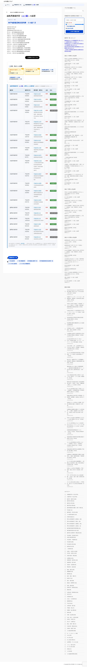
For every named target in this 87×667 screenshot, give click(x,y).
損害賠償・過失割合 (71, 560)
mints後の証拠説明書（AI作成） (71, 179)
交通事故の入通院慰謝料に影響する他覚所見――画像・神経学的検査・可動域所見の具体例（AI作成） (75, 456)
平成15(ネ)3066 (37, 190)
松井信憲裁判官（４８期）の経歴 (72, 183)
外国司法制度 (70, 516)
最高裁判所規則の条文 (72, 530)
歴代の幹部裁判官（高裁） (72, 521)
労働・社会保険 (70, 614)
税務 (68, 612)
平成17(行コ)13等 (38, 110)
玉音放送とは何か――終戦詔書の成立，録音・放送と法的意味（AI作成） (75, 329)
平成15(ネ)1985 (37, 183)
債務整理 (69, 601)
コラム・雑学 (70, 644)
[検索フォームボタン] (83, 10)
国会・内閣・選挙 (71, 623)
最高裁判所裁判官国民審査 (72, 528)
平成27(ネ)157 (37, 93)
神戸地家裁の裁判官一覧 (32, 260)
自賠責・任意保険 (71, 564)
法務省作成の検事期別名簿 (70, 131)
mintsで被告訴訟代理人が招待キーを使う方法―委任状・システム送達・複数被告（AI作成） (75, 376)
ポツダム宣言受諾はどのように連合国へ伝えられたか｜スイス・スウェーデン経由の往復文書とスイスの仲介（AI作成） (75, 425)
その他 (68, 651)
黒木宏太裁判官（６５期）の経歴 (72, 265)
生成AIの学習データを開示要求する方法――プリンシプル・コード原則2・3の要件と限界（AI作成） (75, 312)
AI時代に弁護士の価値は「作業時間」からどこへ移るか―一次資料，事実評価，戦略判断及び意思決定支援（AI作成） (75, 305)
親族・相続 (69, 569)
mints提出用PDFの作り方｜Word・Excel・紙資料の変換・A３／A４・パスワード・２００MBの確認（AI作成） (75, 340)
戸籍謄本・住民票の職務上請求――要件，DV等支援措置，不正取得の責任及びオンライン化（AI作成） (74, 166)
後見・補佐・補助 (71, 576)
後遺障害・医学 (70, 562)
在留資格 (69, 596)
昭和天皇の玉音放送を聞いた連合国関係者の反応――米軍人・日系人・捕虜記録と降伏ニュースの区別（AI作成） (75, 383)
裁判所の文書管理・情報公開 (73, 532)
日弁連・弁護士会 (71, 553)
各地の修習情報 (70, 537)
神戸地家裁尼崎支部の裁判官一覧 (46, 260)
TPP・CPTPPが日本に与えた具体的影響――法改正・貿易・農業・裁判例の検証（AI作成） (75, 477)
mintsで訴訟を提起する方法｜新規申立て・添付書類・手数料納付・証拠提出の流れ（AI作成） (74, 122)
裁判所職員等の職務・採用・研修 (74, 507)
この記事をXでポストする (32, 57)
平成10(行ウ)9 (37, 218)
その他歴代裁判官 (71, 514)
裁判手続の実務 (70, 505)
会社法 (68, 594)
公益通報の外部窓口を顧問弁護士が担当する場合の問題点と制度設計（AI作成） (75, 334)
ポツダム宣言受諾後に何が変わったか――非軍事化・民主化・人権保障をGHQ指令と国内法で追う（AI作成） (75, 444)
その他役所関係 (70, 630)
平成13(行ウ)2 (37, 213)
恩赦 (68, 589)
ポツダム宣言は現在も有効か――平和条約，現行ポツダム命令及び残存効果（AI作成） (75, 483)
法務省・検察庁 (70, 628)
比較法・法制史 (70, 619)
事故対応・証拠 (70, 566)
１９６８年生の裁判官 (12, 263)
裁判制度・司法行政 (71, 512)
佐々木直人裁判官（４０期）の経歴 (72, 89)
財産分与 (69, 578)
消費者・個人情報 (71, 610)
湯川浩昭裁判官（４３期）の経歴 (72, 224)
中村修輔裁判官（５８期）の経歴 (72, 101)
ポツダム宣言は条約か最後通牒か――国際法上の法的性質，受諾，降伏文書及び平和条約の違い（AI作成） (75, 463)
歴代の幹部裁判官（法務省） (73, 525)
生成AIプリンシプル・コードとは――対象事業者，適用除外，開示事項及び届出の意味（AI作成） (75, 298)
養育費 (68, 573)
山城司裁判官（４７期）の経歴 (71, 145)
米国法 (68, 648)
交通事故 (69, 558)
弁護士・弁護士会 (71, 551)
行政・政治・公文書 (71, 617)
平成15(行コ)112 (38, 160)
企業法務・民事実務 (71, 592)
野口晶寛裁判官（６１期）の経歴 (72, 92)
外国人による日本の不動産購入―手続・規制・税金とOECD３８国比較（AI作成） (75, 470)
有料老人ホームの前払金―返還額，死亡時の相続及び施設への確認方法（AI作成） (75, 404)
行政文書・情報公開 (71, 626)
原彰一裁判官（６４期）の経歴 (71, 148)
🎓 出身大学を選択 (69, 28)
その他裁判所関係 (71, 653)
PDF (47, 93)
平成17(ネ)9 (36, 104)
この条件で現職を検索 (74, 31)
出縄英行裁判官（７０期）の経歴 (72, 63)
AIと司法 (69, 637)
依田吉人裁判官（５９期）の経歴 (72, 160)
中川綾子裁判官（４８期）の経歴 (72, 171)
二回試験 (69, 548)
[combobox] (73, 11)
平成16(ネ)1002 (37, 134)
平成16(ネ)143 (37, 140)
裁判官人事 (69, 503)
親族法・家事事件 (71, 582)
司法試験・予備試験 (71, 539)
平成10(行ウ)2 (37, 237)
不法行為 (69, 603)
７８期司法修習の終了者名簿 (71, 157)
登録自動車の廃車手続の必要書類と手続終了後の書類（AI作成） (75, 450)
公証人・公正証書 (71, 598)
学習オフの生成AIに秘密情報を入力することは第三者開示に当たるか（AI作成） (75, 418)
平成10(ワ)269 (37, 224)
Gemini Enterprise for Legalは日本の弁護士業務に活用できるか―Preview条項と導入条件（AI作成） (75, 291)
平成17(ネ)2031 (37, 99)
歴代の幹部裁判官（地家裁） (73, 523)
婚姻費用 (69, 571)
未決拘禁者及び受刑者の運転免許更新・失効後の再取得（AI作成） (75, 318)
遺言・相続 (69, 580)
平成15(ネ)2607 (37, 174)
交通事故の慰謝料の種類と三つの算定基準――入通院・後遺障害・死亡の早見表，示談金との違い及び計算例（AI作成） (75, 411)
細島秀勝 (22, 243)
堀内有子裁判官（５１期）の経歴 (72, 116)
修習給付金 (69, 546)
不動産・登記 (70, 607)
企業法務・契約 (70, 605)
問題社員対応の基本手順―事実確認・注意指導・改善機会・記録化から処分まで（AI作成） (75, 397)
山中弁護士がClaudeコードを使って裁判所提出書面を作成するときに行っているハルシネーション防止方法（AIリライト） (74, 260)
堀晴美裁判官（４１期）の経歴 (71, 82)
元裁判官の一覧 (70, 496)
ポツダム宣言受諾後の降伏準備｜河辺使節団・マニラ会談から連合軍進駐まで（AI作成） (75, 354)
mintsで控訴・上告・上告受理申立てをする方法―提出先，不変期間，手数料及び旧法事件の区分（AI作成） (75, 347)
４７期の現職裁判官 (21, 260)
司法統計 (69, 510)
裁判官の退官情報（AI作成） (71, 104)
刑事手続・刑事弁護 (71, 587)
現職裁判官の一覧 (13, 257)
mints (68, 635)
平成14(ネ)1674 (37, 155)
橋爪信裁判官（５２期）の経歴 (71, 85)
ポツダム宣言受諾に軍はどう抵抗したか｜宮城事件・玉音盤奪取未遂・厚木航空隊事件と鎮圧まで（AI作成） (75, 390)
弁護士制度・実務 (71, 555)
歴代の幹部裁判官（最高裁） (73, 519)
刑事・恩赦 (69, 585)
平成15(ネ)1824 (37, 200)
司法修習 (69, 541)
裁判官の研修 (70, 500)
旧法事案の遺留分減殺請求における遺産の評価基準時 (75, 323)
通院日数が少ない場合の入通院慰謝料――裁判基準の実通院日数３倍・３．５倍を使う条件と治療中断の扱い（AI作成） (75, 369)
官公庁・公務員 (70, 621)
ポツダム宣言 (70, 646)
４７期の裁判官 (12, 260)
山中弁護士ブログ (8, 1)
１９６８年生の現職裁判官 (24, 263)
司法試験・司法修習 (71, 535)
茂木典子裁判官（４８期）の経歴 (72, 231)
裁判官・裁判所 (70, 499)
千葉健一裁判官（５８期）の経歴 (72, 108)
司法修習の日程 (70, 544)
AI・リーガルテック (71, 633)
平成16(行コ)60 (37, 147)
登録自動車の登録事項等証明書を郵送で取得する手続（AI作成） (75, 437)
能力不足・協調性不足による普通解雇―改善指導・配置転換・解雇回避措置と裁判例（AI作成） (75, 361)
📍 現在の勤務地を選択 (70, 26)
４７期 (33, 4)
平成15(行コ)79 (37, 121)
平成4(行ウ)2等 (37, 229)
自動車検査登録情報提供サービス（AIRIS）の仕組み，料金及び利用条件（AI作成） (75, 431)
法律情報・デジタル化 (72, 642)
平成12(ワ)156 (37, 207)
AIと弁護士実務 (70, 639)
